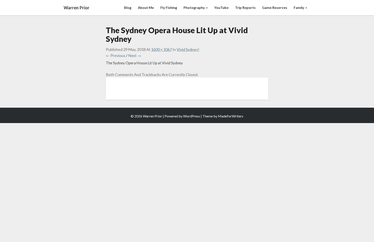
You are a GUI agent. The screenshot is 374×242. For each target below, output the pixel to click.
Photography (195, 7)
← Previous (115, 55)
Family (299, 7)
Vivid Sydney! (188, 49)
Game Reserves (274, 7)
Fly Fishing (168, 7)
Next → (134, 55)
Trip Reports (245, 7)
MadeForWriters (230, 116)
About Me (146, 7)
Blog (127, 7)
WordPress (191, 116)
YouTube (221, 7)
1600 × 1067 (161, 49)
